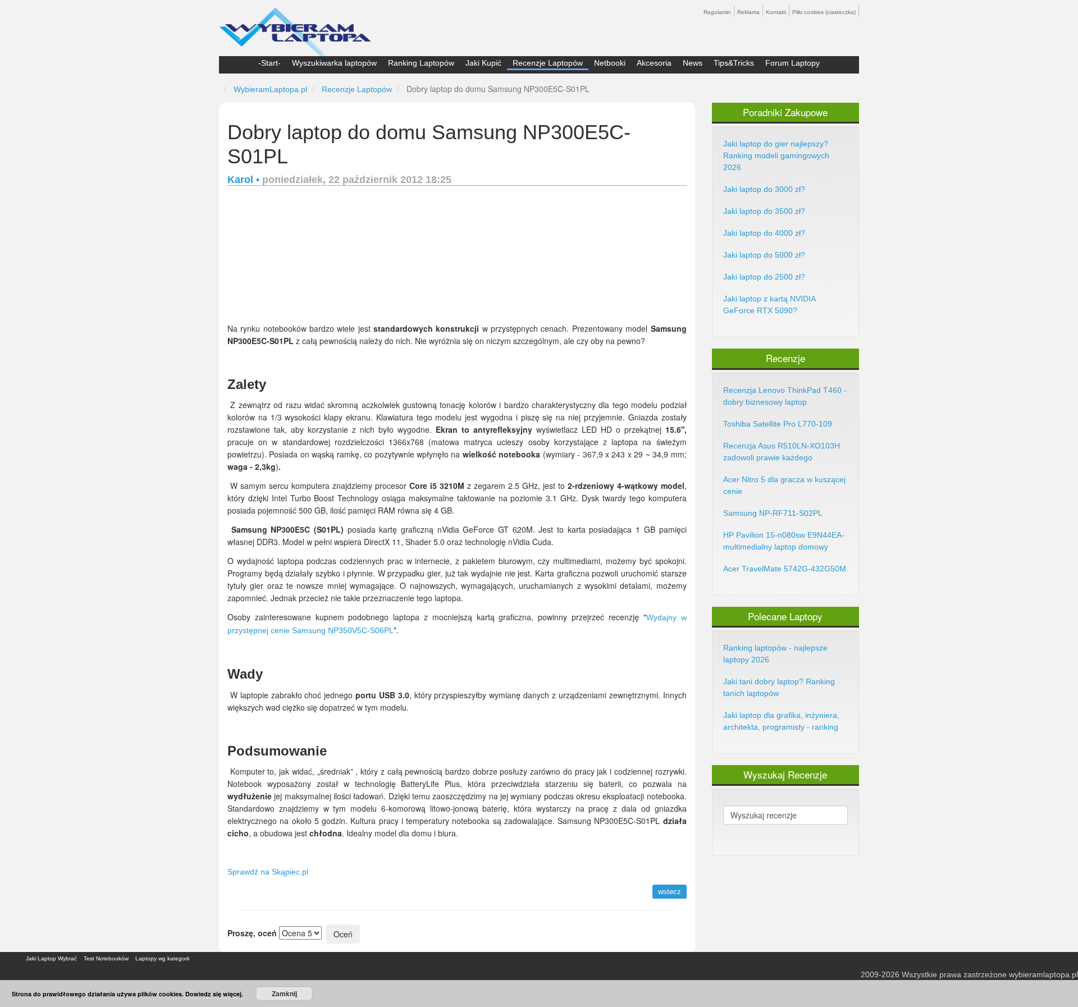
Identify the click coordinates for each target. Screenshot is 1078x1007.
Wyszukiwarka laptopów (334, 62)
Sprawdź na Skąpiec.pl (267, 871)
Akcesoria (654, 62)
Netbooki (609, 62)
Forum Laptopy (792, 62)
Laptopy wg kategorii (162, 958)
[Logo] (295, 27)
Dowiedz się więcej (213, 994)
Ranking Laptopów (421, 62)
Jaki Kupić (483, 62)
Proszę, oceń (252, 933)
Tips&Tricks (734, 62)
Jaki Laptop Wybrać (51, 958)
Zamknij (284, 993)
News (692, 62)
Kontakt (776, 12)
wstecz (669, 891)
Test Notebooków (106, 958)
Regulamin (717, 12)
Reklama (748, 12)
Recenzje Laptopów (548, 62)
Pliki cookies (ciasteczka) (824, 12)
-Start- (269, 62)
